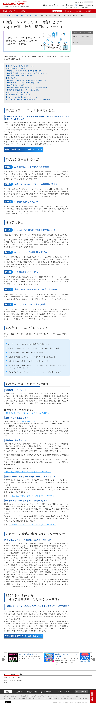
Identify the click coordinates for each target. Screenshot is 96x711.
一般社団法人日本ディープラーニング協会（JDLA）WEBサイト (27, 413)
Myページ (89, 2)
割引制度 (78, 11)
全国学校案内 (49, 5)
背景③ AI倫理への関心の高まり (21, 75)
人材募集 (13, 696)
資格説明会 (33, 692)
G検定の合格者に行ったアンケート (32, 421)
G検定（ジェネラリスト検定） (14, 11)
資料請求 (70, 5)
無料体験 (89, 11)
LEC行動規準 (32, 696)
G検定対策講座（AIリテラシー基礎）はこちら (22, 149)
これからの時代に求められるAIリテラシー (23, 97)
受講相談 (92, 696)
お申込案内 (22, 698)
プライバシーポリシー (54, 696)
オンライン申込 (60, 5)
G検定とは (57, 11)
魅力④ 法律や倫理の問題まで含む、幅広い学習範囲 (28, 87)
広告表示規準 (42, 696)
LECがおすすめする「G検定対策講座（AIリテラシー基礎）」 (30, 99)
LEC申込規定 (47, 698)
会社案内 (6, 696)
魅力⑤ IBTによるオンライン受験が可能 (24, 90)
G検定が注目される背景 (17, 68)
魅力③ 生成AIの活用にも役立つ (21, 85)
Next (93, 659)
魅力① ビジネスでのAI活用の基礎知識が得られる (27, 80)
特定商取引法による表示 (61, 698)
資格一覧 (7, 6)
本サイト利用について (10, 698)
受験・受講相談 (25, 6)
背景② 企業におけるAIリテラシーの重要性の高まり (28, 73)
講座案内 (68, 11)
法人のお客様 (79, 2)
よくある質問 (84, 698)
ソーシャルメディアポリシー (71, 696)
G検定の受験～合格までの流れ (19, 95)
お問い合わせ (15, 6)
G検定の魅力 (12, 78)
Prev (3, 659)
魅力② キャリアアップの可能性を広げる (24, 83)
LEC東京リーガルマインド (10, 15)
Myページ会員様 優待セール (28, 654)
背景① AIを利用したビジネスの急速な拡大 (25, 71)
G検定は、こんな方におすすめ (19, 92)
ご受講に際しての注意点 (35, 698)
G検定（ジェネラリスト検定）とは (21, 66)
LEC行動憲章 (22, 696)
